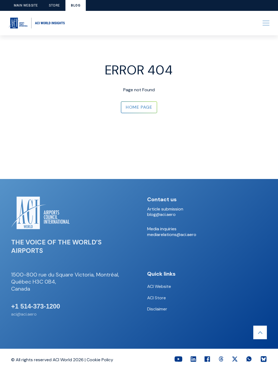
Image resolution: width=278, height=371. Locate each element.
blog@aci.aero (161, 214)
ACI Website (159, 286)
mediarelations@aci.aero (171, 234)
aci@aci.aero (24, 314)
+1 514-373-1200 (35, 306)
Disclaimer (157, 309)
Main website (26, 5)
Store (54, 5)
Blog (75, 5)
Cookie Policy (100, 360)
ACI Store (156, 298)
